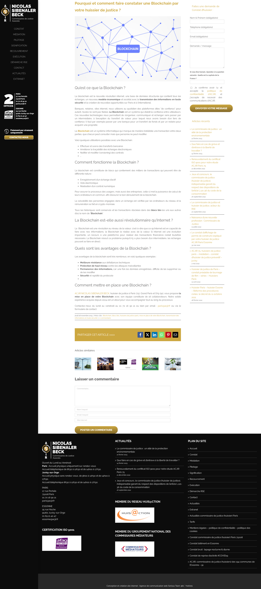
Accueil (193, 448)
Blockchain (107, 316)
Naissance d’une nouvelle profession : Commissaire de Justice (206, 220)
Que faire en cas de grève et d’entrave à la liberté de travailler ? (206, 147)
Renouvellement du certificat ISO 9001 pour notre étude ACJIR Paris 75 (206, 162)
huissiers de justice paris (129, 316)
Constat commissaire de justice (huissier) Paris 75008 (216, 537)
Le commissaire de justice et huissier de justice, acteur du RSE (206, 205)
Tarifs (192, 522)
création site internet (129, 586)
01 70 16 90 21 (21, 101)
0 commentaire (105, 318)
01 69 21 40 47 (21, 116)
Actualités (195, 503)
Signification (196, 473)
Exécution (195, 485)
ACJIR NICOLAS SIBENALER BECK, (92, 293)
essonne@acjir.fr (22, 118)
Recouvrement (197, 479)
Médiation (194, 460)
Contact (194, 497)
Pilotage (194, 467)
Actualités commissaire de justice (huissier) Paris (214, 515)
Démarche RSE (197, 491)
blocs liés (115, 316)
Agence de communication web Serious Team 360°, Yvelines (166, 586)
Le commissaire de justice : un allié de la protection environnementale (207, 132)
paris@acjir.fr (21, 104)
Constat (193, 454)
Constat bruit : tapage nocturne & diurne (210, 549)
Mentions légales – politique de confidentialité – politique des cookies (220, 530)
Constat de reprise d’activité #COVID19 (209, 555)
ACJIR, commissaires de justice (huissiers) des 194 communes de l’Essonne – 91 (222, 563)
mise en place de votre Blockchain (152, 316)
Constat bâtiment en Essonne (204, 543)
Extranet (194, 509)
